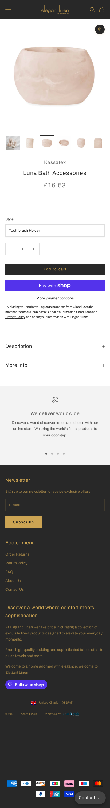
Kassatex (55, 162)
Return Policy (16, 563)
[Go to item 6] (98, 142)
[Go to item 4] (64, 142)
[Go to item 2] (29, 142)
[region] (55, 420)
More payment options (55, 298)
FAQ (9, 572)
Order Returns (17, 554)
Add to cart (55, 269)
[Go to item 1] (12, 142)
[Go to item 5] (81, 142)
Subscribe (23, 522)
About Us (13, 581)
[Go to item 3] (47, 142)
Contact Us (14, 590)
